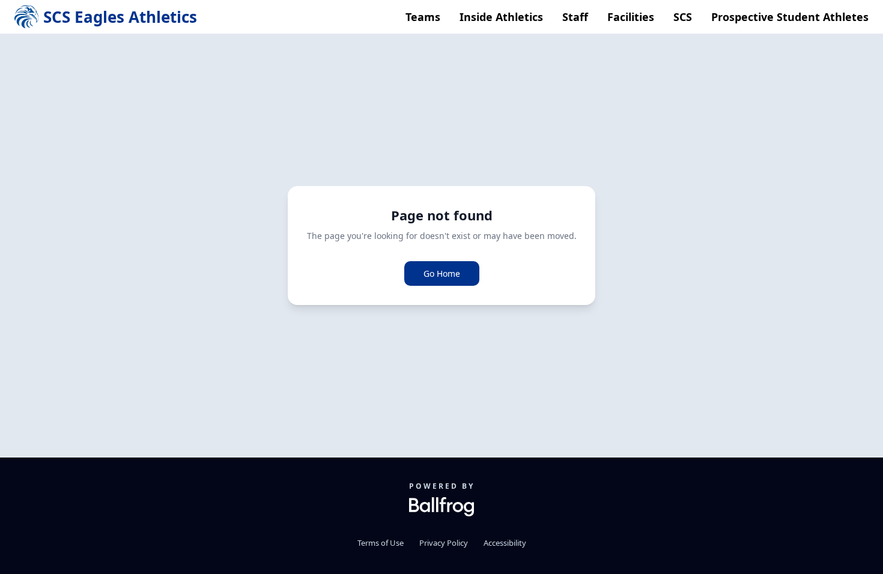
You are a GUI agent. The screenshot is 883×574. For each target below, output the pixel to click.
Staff (575, 17)
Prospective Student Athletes (790, 17)
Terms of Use (380, 542)
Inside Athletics (501, 17)
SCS (682, 17)
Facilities (630, 17)
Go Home (441, 273)
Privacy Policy (443, 542)
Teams (422, 17)
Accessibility (505, 542)
